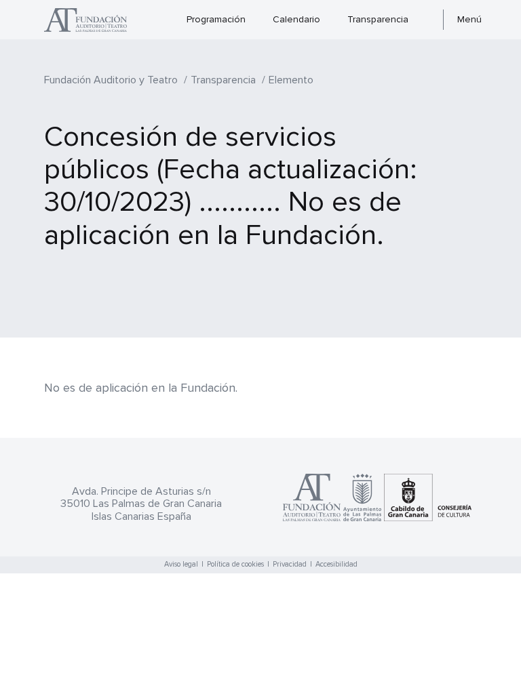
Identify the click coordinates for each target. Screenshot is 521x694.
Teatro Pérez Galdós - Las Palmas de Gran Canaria (92, 20)
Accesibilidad (336, 564)
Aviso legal (181, 564)
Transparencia (377, 19)
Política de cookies (235, 564)
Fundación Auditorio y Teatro (111, 80)
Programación (216, 19)
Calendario (296, 19)
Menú (469, 19)
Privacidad (290, 564)
